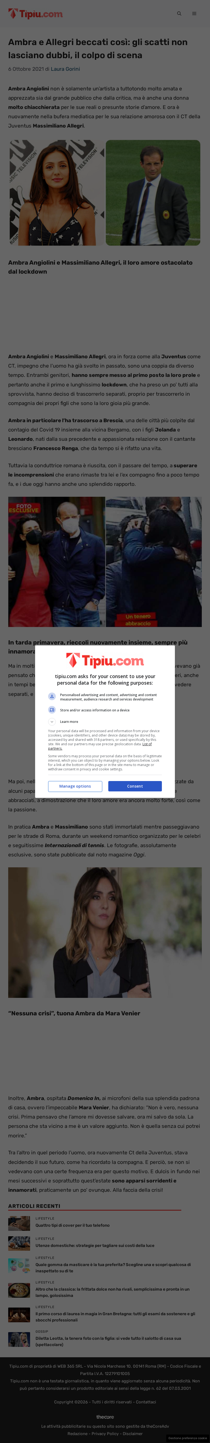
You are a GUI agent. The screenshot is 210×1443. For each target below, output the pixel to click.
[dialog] (105, 721)
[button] (105, 722)
